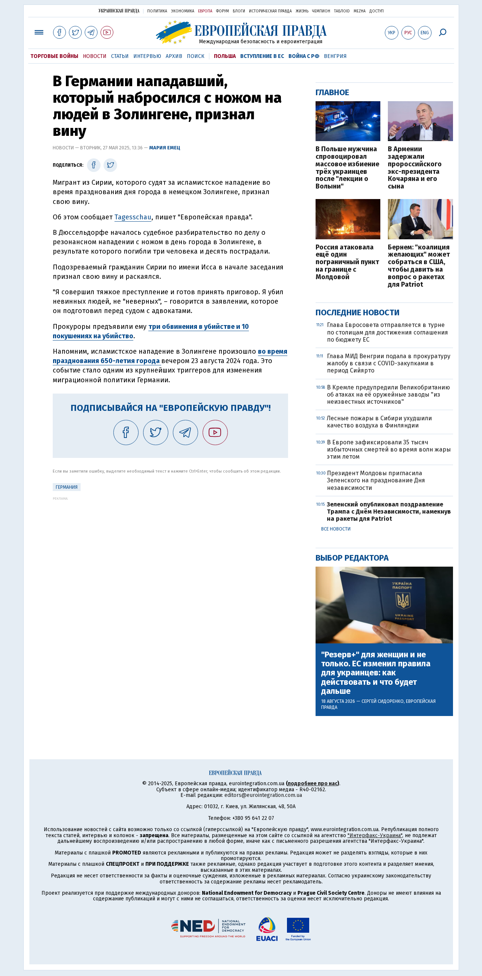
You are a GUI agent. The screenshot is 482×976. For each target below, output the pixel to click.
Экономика (182, 11)
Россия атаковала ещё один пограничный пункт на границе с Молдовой (347, 262)
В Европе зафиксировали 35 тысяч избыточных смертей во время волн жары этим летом (389, 449)
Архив (174, 56)
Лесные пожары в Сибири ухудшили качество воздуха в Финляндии (379, 422)
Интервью (147, 56)
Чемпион (321, 11)
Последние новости (358, 312)
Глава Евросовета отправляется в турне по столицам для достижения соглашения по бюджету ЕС (387, 332)
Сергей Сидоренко (383, 701)
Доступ (376, 11)
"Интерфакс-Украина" (375, 835)
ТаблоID (342, 11)
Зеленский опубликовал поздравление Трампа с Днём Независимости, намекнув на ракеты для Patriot (389, 511)
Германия (67, 487)
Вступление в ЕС (262, 56)
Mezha (360, 11)
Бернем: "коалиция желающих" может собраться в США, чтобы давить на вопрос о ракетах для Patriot (419, 266)
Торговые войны (54, 56)
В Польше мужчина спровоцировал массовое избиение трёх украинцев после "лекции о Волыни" (347, 168)
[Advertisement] (170, 553)
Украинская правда (119, 11)
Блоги (239, 11)
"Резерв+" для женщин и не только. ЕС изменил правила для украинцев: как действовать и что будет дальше (375, 673)
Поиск (195, 56)
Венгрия (335, 56)
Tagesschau (132, 217)
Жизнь (302, 11)
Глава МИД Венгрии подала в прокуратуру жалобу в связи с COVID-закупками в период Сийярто (388, 363)
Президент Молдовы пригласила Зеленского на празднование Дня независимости (376, 480)
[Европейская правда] (241, 32)
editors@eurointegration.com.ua (263, 795)
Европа (205, 11)
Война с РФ (303, 56)
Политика (157, 11)
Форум (222, 11)
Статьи (120, 56)
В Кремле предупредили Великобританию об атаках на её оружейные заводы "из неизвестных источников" (388, 394)
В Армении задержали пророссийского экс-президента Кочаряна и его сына (415, 168)
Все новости (336, 529)
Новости (95, 56)
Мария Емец (164, 148)
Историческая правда (270, 11)
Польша (225, 56)
